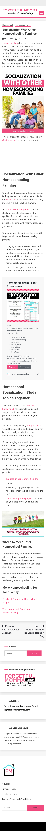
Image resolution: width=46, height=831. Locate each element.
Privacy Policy (9, 788)
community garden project (19, 498)
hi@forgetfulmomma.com (17, 709)
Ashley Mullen (22, 39)
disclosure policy (10, 140)
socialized (11, 199)
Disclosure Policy (10, 794)
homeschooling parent (19, 209)
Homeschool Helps (23, 25)
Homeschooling (10, 43)
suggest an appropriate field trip (22, 478)
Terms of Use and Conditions (16, 799)
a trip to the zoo (35, 425)
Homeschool (7, 25)
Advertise (18, 706)
